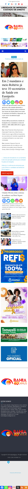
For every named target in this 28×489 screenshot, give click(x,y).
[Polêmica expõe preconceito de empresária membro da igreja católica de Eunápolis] (6, 214)
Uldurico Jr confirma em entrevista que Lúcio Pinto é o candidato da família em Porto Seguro (13, 167)
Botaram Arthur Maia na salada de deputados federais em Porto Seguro (19, 224)
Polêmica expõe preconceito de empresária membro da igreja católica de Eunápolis (18, 216)
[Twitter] (8, 102)
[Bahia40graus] (14, 6)
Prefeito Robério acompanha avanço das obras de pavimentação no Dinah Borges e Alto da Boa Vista (18, 234)
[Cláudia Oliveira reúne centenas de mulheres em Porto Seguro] (14, 177)
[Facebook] (4, 102)
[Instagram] (17, 102)
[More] (21, 102)
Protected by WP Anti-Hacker (15, 472)
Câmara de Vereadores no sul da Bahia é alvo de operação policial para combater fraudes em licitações (14, 160)
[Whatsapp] (12, 102)
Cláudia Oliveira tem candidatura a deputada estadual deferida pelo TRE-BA (19, 241)
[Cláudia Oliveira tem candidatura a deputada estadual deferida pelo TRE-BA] (6, 239)
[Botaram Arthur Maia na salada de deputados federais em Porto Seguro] (6, 222)
